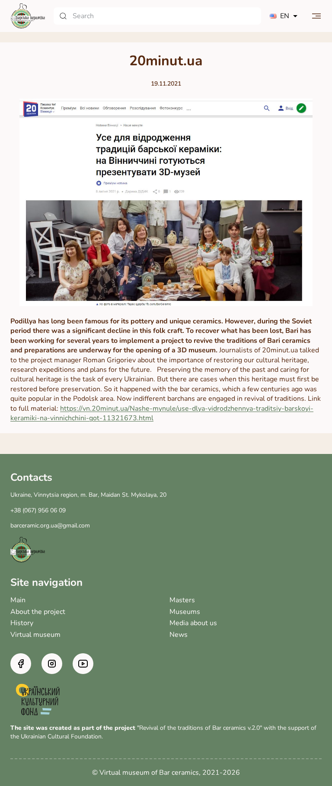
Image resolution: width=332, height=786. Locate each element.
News (178, 634)
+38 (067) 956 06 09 (38, 510)
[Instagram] (52, 663)
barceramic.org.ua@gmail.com (50, 525)
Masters (182, 600)
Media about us (193, 623)
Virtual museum (35, 634)
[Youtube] (83, 663)
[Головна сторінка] (27, 16)
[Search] (157, 16)
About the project (37, 612)
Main (18, 600)
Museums (184, 612)
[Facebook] (20, 663)
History (21, 623)
